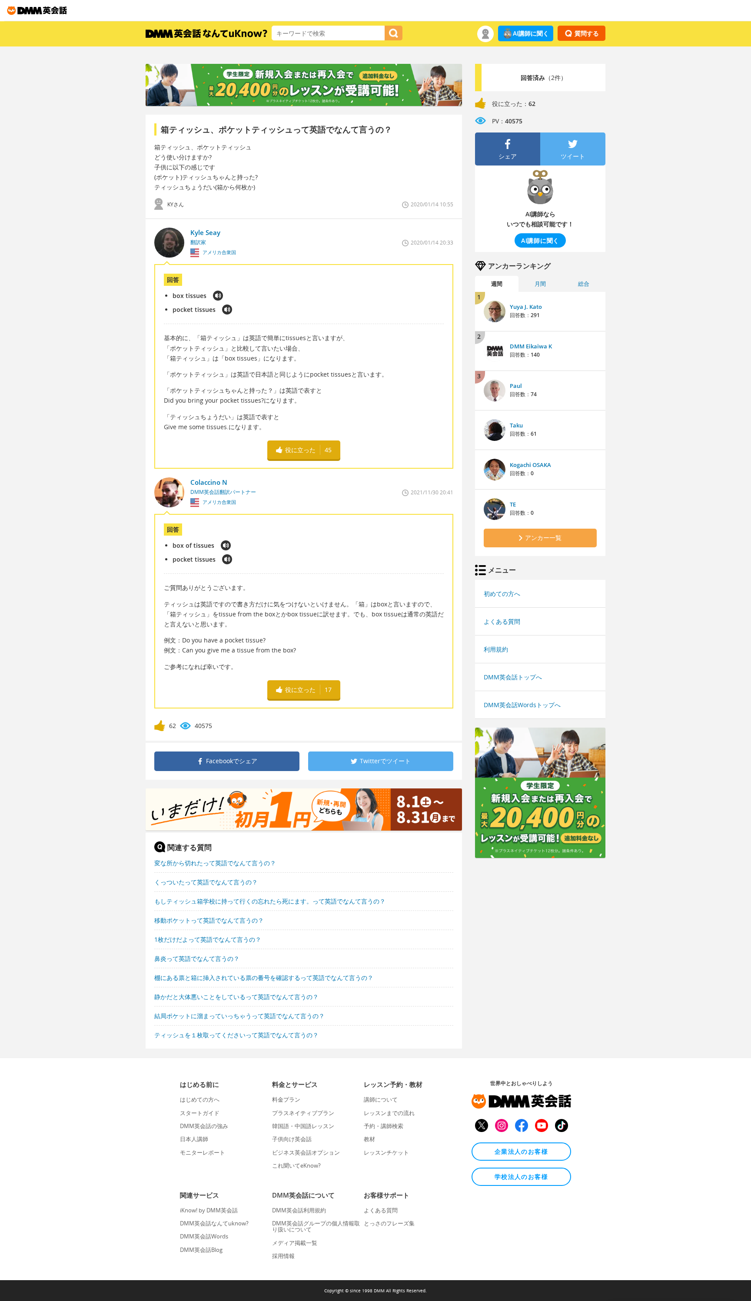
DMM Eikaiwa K (531, 346)
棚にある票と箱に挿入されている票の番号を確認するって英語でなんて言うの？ (263, 977)
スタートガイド (199, 1113)
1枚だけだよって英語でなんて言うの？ (207, 939)
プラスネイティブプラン (303, 1113)
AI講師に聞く (531, 33)
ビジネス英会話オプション (306, 1152)
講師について (381, 1099)
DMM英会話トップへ (513, 677)
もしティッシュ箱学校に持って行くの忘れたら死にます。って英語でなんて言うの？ (269, 901)
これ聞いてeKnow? (296, 1165)
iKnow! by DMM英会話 (209, 1210)
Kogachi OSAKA (530, 465)
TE (513, 504)
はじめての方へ (199, 1099)
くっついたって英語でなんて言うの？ (206, 882)
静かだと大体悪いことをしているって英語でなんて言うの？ (236, 997)
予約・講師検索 (383, 1126)
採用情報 (283, 1256)
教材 (369, 1139)
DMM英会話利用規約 (299, 1210)
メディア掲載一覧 (294, 1243)
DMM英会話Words (204, 1236)
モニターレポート (202, 1152)
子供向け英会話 (292, 1139)
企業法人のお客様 (521, 1151)
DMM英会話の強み (204, 1126)
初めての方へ (502, 593)
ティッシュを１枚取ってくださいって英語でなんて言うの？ (236, 1035)
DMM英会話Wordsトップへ (522, 705)
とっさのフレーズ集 (389, 1223)
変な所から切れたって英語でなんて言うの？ (215, 863)
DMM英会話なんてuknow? (214, 1223)
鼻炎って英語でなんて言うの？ (196, 958)
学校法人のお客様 (521, 1176)
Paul (516, 386)
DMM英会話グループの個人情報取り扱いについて (316, 1226)
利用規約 (496, 649)
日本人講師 (194, 1139)
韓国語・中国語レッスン (303, 1126)
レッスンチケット (386, 1152)
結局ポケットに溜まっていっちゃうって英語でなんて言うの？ (239, 1016)
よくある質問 (502, 621)
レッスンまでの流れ (389, 1113)
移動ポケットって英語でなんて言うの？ (209, 920)
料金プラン (286, 1099)
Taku (516, 425)
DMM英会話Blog (201, 1250)
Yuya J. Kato (526, 307)
